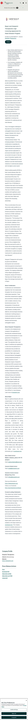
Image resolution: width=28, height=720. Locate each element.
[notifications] (23, 3)
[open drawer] (26, 3)
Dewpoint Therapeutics (10, 38)
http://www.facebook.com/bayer (13, 488)
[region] (14, 709)
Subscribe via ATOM (7, 576)
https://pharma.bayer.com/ (11, 483)
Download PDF (5, 571)
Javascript (5, 578)
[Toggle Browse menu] (23, 7)
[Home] (7, 3)
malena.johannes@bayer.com (15, 462)
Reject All (14, 713)
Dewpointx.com (16, 392)
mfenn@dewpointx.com (14, 477)
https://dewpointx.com (7, 561)
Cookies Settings (14, 709)
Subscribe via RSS (6, 573)
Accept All (14, 717)
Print (3, 569)
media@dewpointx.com (13, 468)
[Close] (26, 700)
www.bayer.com (17, 451)
